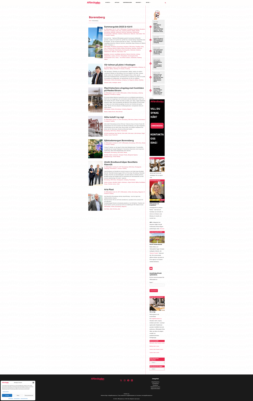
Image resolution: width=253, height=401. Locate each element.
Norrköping (107, 32)
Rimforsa (124, 32)
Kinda (116, 30)
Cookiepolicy (10, 398)
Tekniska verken (112, 184)
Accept (7, 395)
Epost (151, 282)
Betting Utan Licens (154, 346)
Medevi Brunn (111, 111)
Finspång (112, 30)
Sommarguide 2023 (133, 55)
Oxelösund (118, 32)
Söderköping (135, 32)
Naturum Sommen (130, 54)
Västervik (133, 33)
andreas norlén (108, 82)
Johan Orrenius (113, 209)
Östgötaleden (107, 55)
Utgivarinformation (24, 398)
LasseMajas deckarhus (120, 54)
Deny (18, 395)
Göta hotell (124, 133)
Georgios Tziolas (123, 155)
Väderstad (114, 33)
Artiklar (129, 67)
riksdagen (114, 82)
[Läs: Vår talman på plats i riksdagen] (95, 73)
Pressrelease (141, 119)
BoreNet (106, 155)
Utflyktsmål (133, 57)
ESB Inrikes (107, 30)
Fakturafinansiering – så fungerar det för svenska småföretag (158, 51)
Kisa (120, 30)
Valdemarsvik (126, 33)
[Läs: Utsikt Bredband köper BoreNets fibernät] (95, 173)
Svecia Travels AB (113, 135)
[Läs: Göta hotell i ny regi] (95, 126)
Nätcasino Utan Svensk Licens (157, 343)
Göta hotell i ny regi (114, 117)
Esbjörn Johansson (113, 155)
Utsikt (118, 184)
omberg (138, 54)
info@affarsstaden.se (156, 318)
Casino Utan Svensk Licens (156, 349)
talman (119, 82)
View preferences (29, 395)
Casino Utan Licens (154, 352)
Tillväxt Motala (116, 156)
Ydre (144, 33)
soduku (113, 55)
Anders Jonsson (108, 182)
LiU (144, 67)
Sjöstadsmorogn (108, 156)
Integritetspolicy (17, 398)
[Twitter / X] (121, 380)
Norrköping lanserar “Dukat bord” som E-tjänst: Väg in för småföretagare (158, 91)
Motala (137, 30)
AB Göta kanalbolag (109, 133)
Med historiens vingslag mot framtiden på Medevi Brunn (124, 89)
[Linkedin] (132, 380)
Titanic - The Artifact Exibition (122, 57)
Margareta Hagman (133, 155)
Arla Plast (109, 189)
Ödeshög (112, 32)
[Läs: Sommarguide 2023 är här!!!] (95, 43)
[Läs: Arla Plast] (95, 199)
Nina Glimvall (119, 111)
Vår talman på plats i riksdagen (119, 65)
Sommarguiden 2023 (109, 57)
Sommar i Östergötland (121, 55)
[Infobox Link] (157, 169)
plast (119, 209)
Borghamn (142, 29)
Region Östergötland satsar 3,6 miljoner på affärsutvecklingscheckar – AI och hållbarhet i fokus (158, 27)
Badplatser (106, 54)
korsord (112, 54)
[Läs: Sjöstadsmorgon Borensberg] (95, 148)
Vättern (106, 59)
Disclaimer (155, 385)
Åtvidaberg (130, 29)
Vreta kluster (139, 33)
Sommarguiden (108, 33)
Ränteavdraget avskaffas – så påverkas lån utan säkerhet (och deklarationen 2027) (158, 78)
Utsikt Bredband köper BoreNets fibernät (121, 163)
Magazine (106, 68)
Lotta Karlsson (137, 133)
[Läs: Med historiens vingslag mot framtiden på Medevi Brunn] (95, 100)
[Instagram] (125, 380)
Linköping (124, 30)
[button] (33, 382)
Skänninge (129, 32)
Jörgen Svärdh (131, 182)
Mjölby (133, 30)
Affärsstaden (123, 29)
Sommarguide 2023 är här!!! (118, 27)
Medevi (106, 111)
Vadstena (120, 33)
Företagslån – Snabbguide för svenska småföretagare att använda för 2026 (158, 64)
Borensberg (136, 29)
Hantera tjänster (6, 391)
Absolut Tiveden (154, 253)
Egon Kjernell (118, 133)
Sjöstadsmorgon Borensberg (119, 140)
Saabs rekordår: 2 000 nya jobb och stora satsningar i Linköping (158, 40)
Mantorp (129, 30)
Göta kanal (130, 133)
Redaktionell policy (155, 387)
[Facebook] (128, 380)
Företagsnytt (138, 167)
